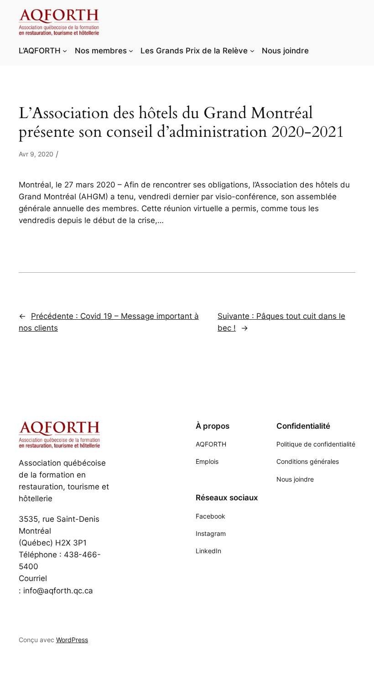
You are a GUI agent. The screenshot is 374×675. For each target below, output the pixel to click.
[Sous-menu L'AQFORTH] (64, 50)
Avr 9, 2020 (36, 154)
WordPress (72, 640)
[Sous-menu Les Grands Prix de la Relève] (252, 50)
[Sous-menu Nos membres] (131, 50)
